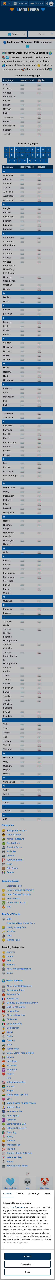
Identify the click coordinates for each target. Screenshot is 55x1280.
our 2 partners (18, 1207)
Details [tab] (20, 1193)
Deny (27, 1272)
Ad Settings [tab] (33, 1193)
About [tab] (48, 1193)
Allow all (27, 1256)
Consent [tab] (7, 1193)
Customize (26, 1264)
